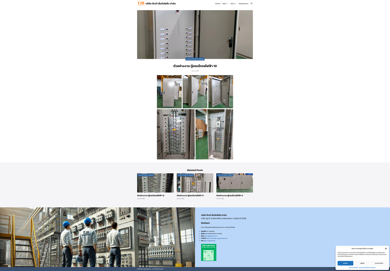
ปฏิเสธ (362, 263)
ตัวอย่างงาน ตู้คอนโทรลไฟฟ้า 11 (190, 195)
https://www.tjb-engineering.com (217, 238)
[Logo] (141, 4)
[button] (386, 249)
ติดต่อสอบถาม (243, 3)
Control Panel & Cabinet (195, 59)
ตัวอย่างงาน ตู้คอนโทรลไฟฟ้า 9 (229, 195)
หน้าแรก (217, 3)
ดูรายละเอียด (379, 263)
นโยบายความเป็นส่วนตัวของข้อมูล (367, 267)
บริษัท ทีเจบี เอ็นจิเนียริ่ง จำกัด (161, 3)
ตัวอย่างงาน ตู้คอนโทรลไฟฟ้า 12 (150, 195)
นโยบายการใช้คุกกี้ (353, 267)
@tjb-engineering (209, 240)
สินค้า (224, 3)
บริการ (232, 3)
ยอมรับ (345, 263)
